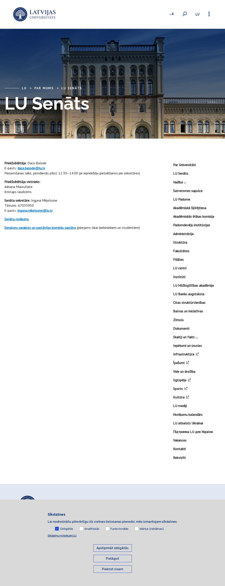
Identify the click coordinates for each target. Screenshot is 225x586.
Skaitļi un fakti (183, 337)
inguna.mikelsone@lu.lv (35, 210)
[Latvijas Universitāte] (34, 14)
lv (198, 14)
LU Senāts (72, 88)
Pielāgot (112, 558)
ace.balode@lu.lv (32, 168)
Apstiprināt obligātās (112, 548)
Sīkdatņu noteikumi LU (62, 535)
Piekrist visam (112, 569)
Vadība (178, 182)
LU (24, 88)
